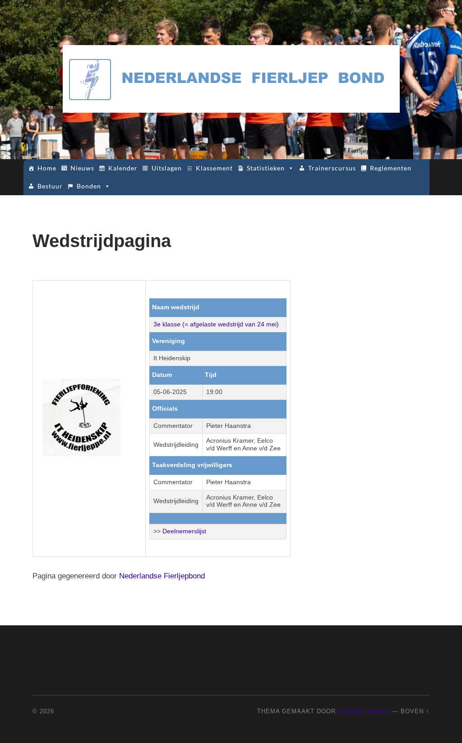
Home (46, 168)
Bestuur (50, 186)
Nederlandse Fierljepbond (162, 576)
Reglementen (390, 168)
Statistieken (266, 168)
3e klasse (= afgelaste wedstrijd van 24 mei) (216, 324)
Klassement (214, 168)
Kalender (123, 168)
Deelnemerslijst (184, 531)
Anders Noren (363, 711)
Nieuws (82, 168)
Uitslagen (167, 168)
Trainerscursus (332, 168)
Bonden (89, 186)
